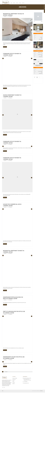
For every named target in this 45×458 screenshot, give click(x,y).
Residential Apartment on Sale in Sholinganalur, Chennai (38, 65)
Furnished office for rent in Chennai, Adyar (12, 54)
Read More (5, 88)
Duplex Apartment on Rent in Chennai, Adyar (12, 95)
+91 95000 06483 (6, 0)
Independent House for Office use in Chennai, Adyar (13, 267)
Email (41, 21)
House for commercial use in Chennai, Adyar (12, 144)
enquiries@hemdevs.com (26, 292)
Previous (3, 29)
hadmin (5, 16)
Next (31, 29)
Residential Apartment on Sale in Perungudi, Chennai (38, 31)
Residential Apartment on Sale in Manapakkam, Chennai (38, 48)
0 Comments (10, 16)
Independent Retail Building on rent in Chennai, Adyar (13, 207)
